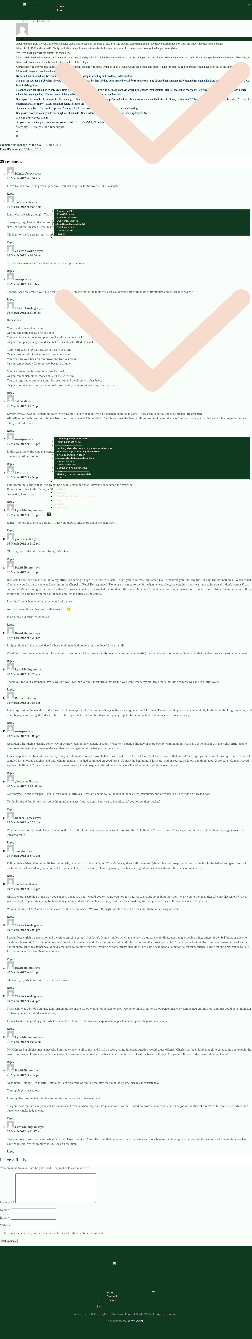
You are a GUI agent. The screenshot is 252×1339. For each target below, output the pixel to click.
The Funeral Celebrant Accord (75, 496)
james (18, 472)
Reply (10, 193)
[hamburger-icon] (249, 4)
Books (60, 504)
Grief (59, 477)
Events (60, 493)
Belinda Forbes (24, 173)
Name (5, 1210)
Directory (62, 481)
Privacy (61, 234)
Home (60, 6)
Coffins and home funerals (72, 468)
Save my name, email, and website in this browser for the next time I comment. (54, 1233)
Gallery (61, 489)
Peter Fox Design (133, 1321)
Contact (61, 508)
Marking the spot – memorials (74, 474)
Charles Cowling (25, 250)
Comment (7, 1202)
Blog (59, 500)
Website (5, 1225)
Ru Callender (23, 698)
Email (5, 1217)
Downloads (63, 485)
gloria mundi (23, 202)
